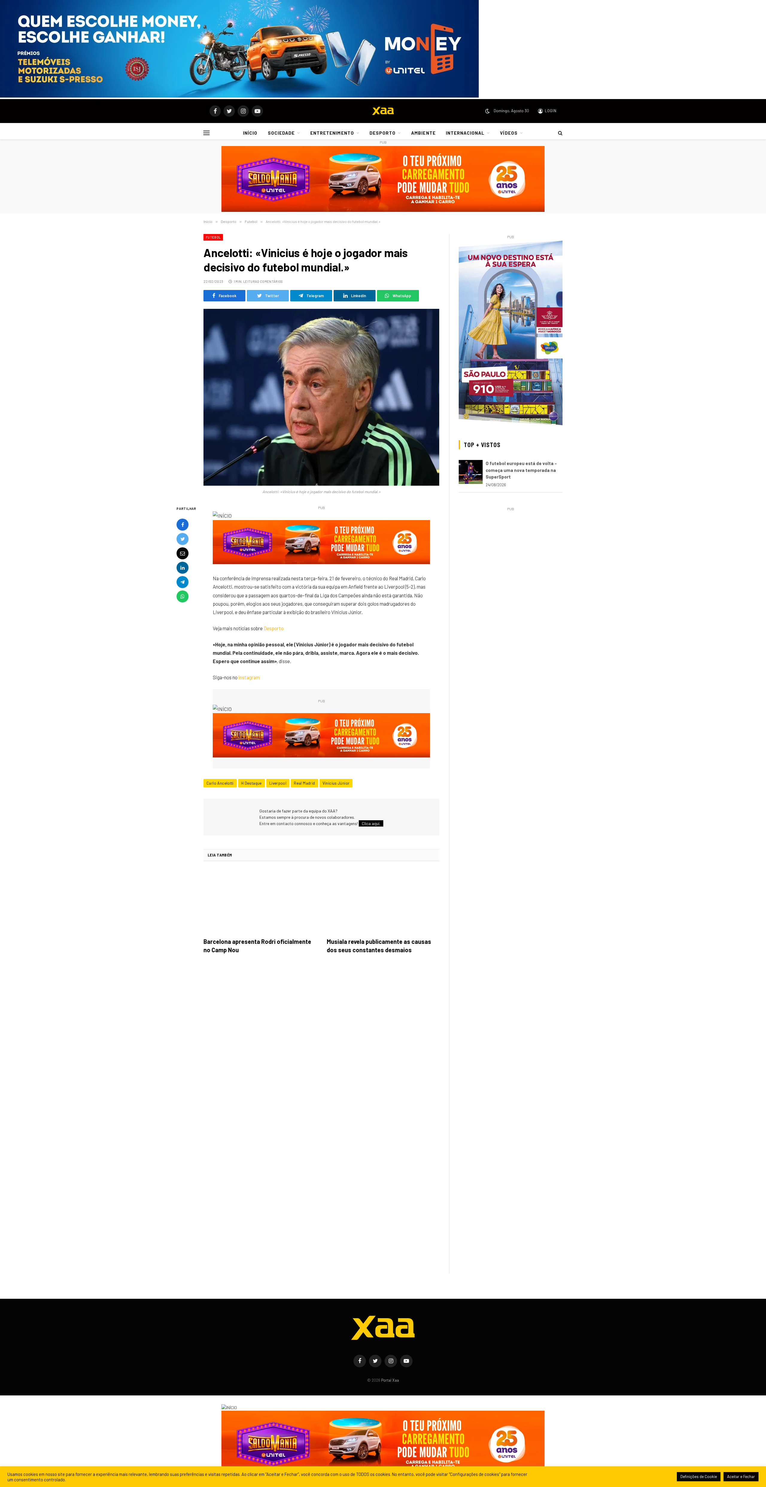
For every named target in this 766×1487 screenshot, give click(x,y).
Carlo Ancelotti (220, 783)
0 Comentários (270, 281)
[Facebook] (183, 525)
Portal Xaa (390, 1380)
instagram (249, 677)
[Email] (183, 554)
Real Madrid (304, 783)
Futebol (213, 237)
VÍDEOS (508, 133)
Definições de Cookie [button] (698, 1476)
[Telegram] (183, 582)
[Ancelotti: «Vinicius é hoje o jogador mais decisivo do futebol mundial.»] (321, 397)
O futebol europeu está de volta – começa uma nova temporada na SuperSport (521, 470)
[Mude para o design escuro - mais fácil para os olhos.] (487, 111)
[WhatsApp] (183, 597)
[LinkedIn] (183, 568)
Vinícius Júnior (336, 783)
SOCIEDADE (281, 133)
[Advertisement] (511, 554)
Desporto (274, 628)
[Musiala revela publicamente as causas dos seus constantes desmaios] (383, 901)
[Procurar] (560, 132)
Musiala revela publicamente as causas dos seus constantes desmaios (379, 945)
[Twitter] (183, 539)
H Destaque (251, 783)
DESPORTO (383, 133)
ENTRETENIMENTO (332, 133)
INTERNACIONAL (465, 133)
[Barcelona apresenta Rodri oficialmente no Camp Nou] (259, 901)
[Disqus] (321, 1042)
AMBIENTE (423, 133)
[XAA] (383, 111)
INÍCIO (250, 133)
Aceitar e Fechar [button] (741, 1476)
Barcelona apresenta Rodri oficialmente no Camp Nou (257, 945)
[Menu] (206, 132)
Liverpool (278, 783)
